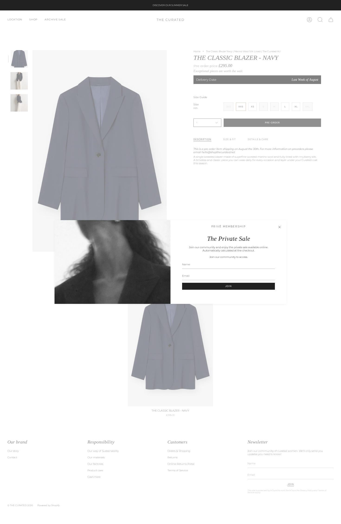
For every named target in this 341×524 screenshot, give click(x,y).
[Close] (279, 227)
